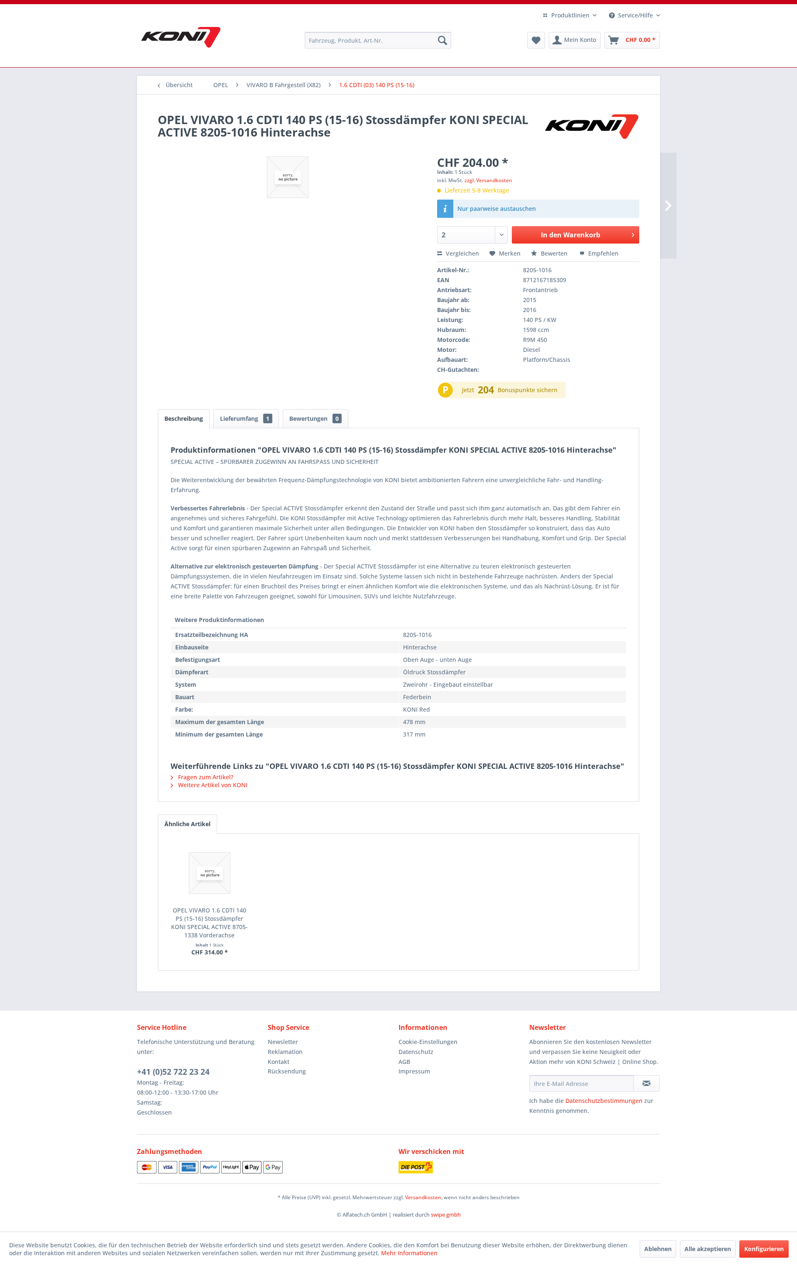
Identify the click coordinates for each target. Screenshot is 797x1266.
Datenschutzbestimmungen (604, 1101)
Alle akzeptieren (708, 1249)
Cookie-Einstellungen (427, 1042)
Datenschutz (415, 1052)
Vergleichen (461, 253)
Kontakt (278, 1062)
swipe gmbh (446, 1214)
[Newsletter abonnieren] (646, 1083)
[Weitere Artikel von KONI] (591, 127)
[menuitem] (378, 40)
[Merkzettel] (536, 40)
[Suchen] (442, 40)
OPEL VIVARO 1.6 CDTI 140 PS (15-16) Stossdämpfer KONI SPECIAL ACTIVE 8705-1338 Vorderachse (209, 922)
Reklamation (285, 1052)
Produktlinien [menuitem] (570, 15)
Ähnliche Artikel (187, 824)
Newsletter (283, 1042)
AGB (404, 1062)
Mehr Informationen (409, 1253)
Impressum (414, 1071)
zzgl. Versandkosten (488, 180)
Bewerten (554, 253)
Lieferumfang (244, 418)
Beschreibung (183, 418)
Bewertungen (314, 418)
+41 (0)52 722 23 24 (173, 1071)
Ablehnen (658, 1249)
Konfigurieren (764, 1249)
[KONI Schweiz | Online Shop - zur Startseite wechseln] (180, 37)
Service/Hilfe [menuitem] (635, 15)
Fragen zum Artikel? (204, 777)
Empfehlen (603, 253)
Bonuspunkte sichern (527, 390)
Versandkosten (423, 1197)
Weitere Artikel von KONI (211, 785)
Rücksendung (287, 1071)
